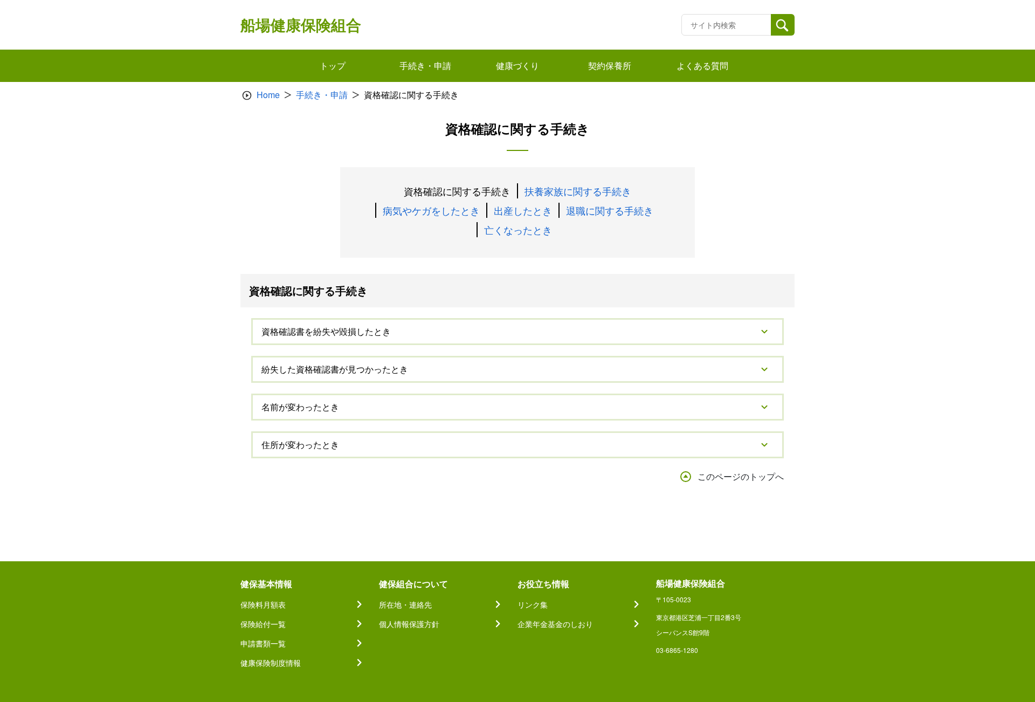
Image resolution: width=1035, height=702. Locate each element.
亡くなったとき (518, 230)
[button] (517, 331)
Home (268, 94)
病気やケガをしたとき (431, 210)
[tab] (517, 331)
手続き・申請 (322, 94)
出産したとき (523, 210)
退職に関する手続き (609, 210)
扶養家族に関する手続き (578, 191)
